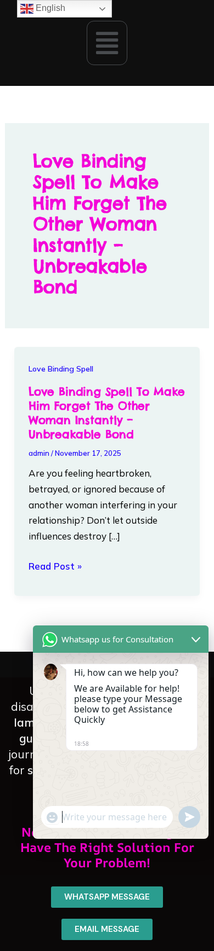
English (49, 8)
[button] (107, 43)
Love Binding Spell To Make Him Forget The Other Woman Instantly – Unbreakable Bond (107, 413)
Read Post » (55, 567)
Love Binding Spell (61, 369)
